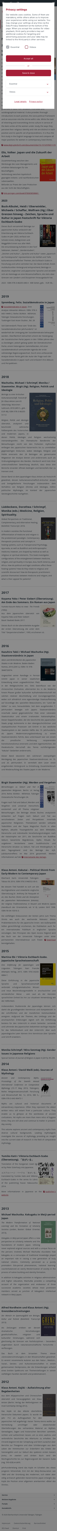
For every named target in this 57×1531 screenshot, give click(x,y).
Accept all (28, 58)
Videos (32, 47)
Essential (15, 47)
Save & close (28, 73)
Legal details (20, 101)
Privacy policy (36, 101)
